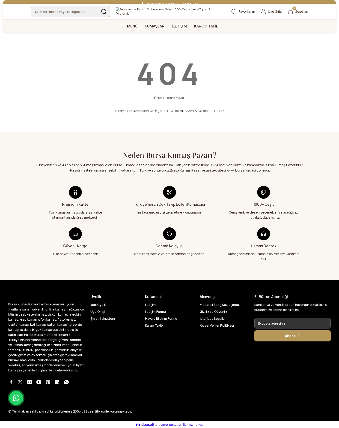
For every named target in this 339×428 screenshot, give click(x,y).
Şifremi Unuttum (102, 318)
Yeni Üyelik (98, 304)
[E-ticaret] (168, 425)
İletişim (150, 304)
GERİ (153, 110)
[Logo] (169, 11)
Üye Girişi (97, 311)
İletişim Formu (155, 311)
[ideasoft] (145, 424)
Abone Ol (292, 335)
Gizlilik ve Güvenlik (213, 311)
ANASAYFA (188, 110)
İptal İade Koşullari (213, 318)
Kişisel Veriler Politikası (217, 325)
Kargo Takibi (154, 325)
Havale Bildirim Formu (161, 318)
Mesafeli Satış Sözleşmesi (220, 304)
